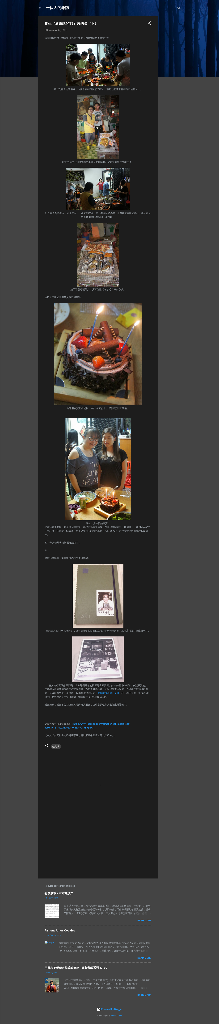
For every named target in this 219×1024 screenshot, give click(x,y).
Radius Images (116, 1016)
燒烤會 (56, 746)
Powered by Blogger (111, 1009)
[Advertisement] (170, 64)
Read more (144, 920)
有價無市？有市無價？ (59, 893)
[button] (149, 23)
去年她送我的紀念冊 (108, 693)
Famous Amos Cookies (60, 930)
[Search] (179, 9)
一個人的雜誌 (57, 7)
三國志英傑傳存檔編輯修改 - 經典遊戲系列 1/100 (76, 967)
